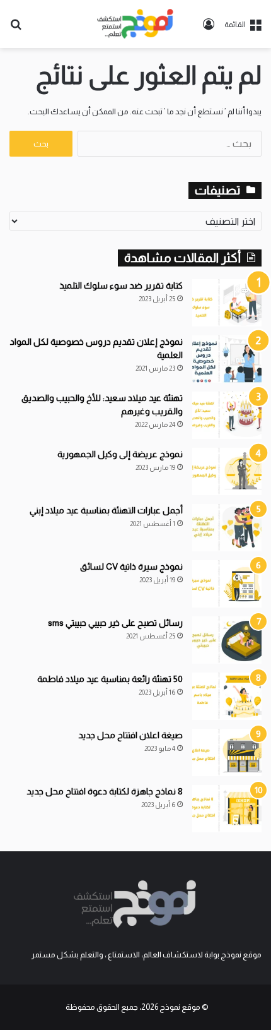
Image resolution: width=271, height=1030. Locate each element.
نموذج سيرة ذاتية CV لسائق (131, 566)
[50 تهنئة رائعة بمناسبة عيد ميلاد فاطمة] (227, 696)
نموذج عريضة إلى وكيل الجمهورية (120, 454)
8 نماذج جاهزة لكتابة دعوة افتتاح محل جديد (104, 791)
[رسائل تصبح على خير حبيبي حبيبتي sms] (227, 640)
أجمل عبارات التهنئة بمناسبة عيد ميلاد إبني (106, 510)
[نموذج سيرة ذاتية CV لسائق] (227, 584)
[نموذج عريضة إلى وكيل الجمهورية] (227, 471)
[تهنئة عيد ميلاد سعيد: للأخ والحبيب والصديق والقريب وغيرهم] (227, 415)
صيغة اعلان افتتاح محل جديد (130, 735)
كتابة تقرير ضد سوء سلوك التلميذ (121, 285)
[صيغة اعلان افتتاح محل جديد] (227, 752)
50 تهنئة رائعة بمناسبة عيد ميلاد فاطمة (110, 679)
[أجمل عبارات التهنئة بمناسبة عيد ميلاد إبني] (227, 527)
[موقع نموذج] (135, 24)
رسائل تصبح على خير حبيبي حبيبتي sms (115, 623)
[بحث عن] (15, 29)
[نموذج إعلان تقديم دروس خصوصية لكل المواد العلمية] (227, 359)
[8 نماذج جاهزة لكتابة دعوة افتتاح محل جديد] (227, 808)
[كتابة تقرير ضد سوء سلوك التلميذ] (227, 302)
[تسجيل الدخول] (208, 29)
